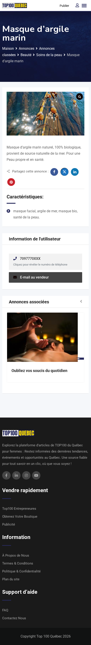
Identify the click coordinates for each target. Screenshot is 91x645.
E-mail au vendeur (34, 277)
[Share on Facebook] (54, 172)
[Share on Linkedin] (75, 172)
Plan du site (10, 579)
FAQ (5, 610)
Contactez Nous (14, 618)
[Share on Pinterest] (11, 182)
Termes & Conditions (17, 563)
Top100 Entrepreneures (19, 509)
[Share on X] (64, 172)
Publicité (8, 524)
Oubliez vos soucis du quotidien (39, 370)
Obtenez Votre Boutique (19, 517)
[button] (81, 302)
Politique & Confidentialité (21, 571)
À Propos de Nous (15, 555)
